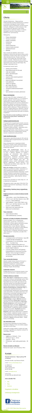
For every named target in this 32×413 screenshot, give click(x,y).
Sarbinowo (9, 386)
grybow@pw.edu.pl (12, 371)
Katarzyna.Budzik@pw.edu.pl (15, 362)
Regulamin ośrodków (11, 389)
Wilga (8, 384)
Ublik (8, 381)
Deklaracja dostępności (12, 392)
